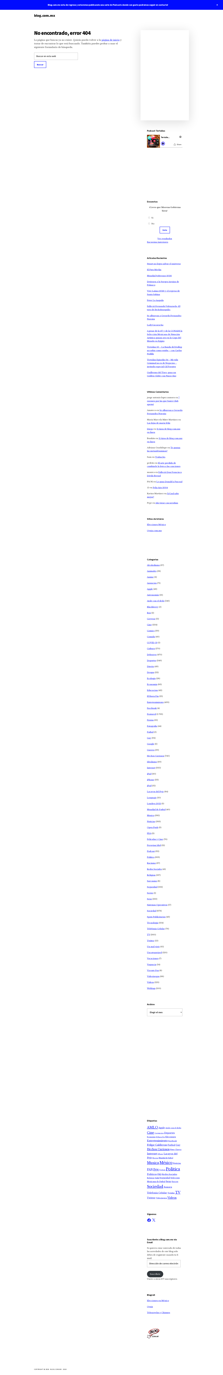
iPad (149, 774)
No (152, 223)
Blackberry (152, 607)
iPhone (150, 779)
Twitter (150, 940)
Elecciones (170, 1137)
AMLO (152, 1127)
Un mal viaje (153, 946)
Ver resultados (164, 238)
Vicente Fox (153, 970)
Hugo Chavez (175, 1150)
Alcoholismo (153, 565)
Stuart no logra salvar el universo (164, 263)
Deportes (151, 660)
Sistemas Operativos (157, 905)
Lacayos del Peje (155, 791)
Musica (150, 815)
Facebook (152, 708)
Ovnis (150, 1306)
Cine (149, 624)
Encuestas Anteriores (157, 242)
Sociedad (151, 911)
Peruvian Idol (154, 845)
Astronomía (153, 595)
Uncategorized (154, 952)
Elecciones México (156, 524)
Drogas (150, 672)
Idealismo (152, 762)
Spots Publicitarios (156, 917)
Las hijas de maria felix (158, 423)
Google (150, 744)
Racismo (151, 863)
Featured (151, 714)
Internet (151, 767)
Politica (150, 857)
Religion (151, 875)
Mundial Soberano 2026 (159, 275)
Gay (149, 738)
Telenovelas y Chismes (158, 1312)
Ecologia (151, 678)
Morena (155, 1158)
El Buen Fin (153, 696)
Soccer (175, 1181)
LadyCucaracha (155, 325)
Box (149, 613)
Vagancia (151, 964)
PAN (150, 1169)
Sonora (168, 1187)
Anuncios (152, 583)
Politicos (152, 1174)
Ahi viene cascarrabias (166, 503)
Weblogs (151, 988)
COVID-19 (152, 642)
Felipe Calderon (157, 1144)
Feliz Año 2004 (160, 487)
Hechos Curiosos (155, 756)
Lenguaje (152, 797)
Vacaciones (152, 958)
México (166, 1163)
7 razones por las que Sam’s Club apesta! (163, 401)
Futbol (150, 732)
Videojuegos (153, 976)
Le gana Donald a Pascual (169, 481)
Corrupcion (159, 1133)
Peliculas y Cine (155, 839)
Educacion (152, 690)
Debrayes (152, 654)
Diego (150, 429)
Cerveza (151, 619)
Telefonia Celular (156, 928)
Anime (150, 577)
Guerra (150, 750)
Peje (156, 1169)
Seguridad (152, 887)
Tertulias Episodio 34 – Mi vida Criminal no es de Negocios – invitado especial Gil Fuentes (162, 363)
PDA (149, 833)
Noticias (151, 821)
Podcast (151, 851)
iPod (149, 785)
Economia (152, 684)
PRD (159, 1174)
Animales (151, 571)
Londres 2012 (154, 803)
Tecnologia (152, 923)
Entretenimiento (155, 702)
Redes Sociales (154, 869)
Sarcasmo (152, 881)
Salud (157, 1178)
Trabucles (160, 457)
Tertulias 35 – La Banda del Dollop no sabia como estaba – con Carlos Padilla (164, 350)
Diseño (150, 666)
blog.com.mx (44, 15)
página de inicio (111, 40)
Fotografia (152, 726)
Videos (150, 982)
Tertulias (171, 1193)
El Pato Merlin (154, 269)
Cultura (151, 648)
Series (150, 893)
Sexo (149, 899)
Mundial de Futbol (156, 809)
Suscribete (155, 1274)
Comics (151, 631)
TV (148, 934)
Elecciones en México (158, 1300)
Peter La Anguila (155, 300)
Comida (151, 636)
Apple (150, 589)
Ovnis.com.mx (154, 530)
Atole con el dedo (155, 601)
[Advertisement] (164, 75)
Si (152, 217)
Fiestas (150, 720)
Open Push (152, 827)
